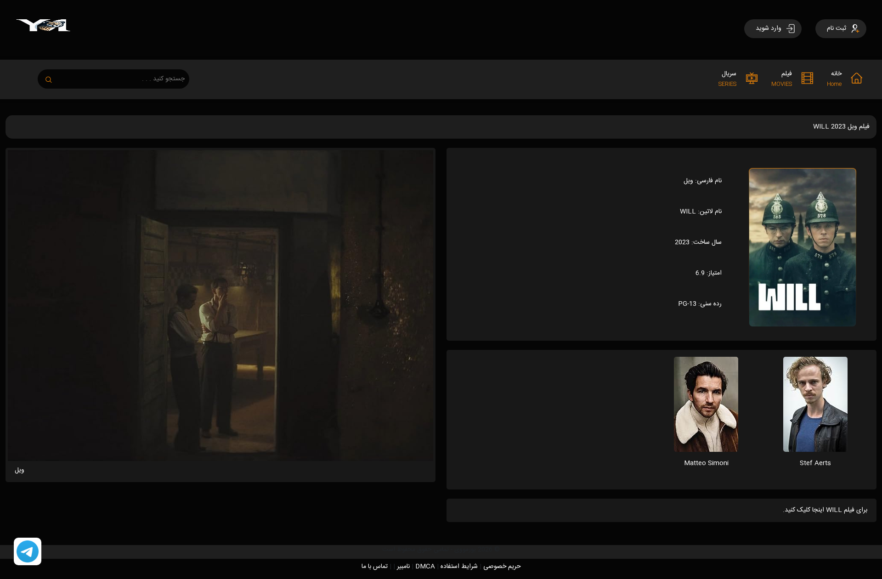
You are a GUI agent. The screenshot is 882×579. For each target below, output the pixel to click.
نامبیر (403, 566)
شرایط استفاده (459, 566)
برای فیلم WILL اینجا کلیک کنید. (825, 510)
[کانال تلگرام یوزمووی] (28, 551)
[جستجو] (53, 77)
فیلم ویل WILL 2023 (841, 126)
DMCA (425, 566)
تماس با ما (375, 566)
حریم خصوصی (502, 566)
